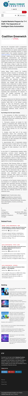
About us (3, 379)
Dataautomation (17, 197)
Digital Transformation (11, 195)
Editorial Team (4, 230)
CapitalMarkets (9, 197)
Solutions (14, 201)
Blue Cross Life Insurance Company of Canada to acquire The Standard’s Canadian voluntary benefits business (17, 313)
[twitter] (12, 9)
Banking (3, 225)
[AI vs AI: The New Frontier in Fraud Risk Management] (5, 292)
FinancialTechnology (15, 200)
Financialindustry (5, 200)
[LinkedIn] (16, 9)
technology (20, 201)
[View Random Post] (15, 15)
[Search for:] (11, 12)
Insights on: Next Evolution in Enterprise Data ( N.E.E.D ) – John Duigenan (13, 267)
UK (8, 203)
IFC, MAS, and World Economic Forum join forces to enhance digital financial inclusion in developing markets (14, 248)
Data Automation (6, 54)
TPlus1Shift (4, 203)
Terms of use (4, 382)
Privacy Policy (4, 384)
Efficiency (15, 198)
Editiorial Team (5, 251)
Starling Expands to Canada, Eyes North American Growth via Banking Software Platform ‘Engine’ (14, 228)
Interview (15, 265)
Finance (20, 198)
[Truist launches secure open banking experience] (5, 338)
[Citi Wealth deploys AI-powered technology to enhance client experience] (5, 304)
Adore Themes (14, 394)
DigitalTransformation (6, 198)
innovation (23, 200)
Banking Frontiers (20, 357)
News (19, 195)
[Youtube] (14, 9)
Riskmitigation (8, 201)
